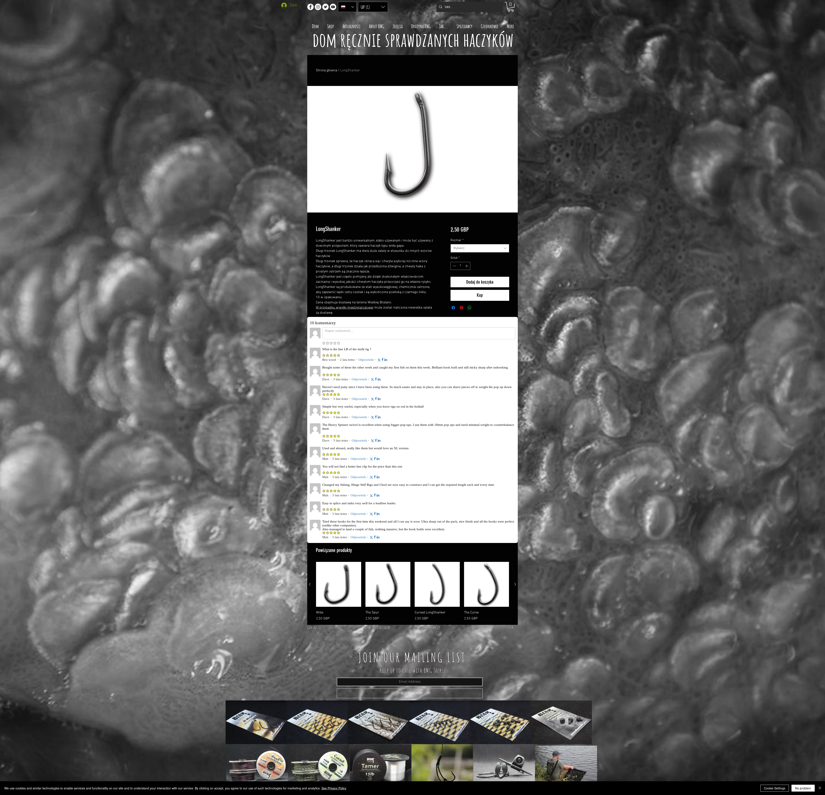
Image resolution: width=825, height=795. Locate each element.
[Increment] (467, 266)
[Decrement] (454, 266)
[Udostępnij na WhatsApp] (469, 307)
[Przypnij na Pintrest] (461, 307)
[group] (412, 396)
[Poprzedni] (309, 388)
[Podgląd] (338, 388)
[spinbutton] (460, 266)
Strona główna (326, 70)
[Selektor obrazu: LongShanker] (406, 210)
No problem (803, 788)
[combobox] (480, 248)
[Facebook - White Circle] (310, 7)
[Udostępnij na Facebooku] (453, 307)
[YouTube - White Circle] (333, 7)
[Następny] (515, 388)
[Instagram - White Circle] (318, 7)
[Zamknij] (819, 788)
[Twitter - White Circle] (325, 7)
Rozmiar (457, 240)
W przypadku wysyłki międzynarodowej (344, 308)
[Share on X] (477, 307)
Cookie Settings (774, 788)
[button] (373, 7)
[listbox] (373, 7)
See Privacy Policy (333, 788)
